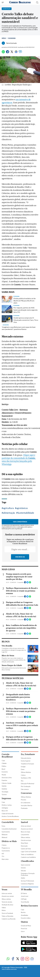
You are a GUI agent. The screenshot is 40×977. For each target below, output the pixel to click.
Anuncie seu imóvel (27, 829)
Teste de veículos (7, 902)
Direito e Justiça (7, 805)
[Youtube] (27, 959)
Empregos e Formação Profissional (28, 874)
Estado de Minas (26, 926)
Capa (3, 760)
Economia (11, 38)
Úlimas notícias (25, 837)
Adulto (23, 878)
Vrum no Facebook (7, 913)
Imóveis (23, 868)
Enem (22, 769)
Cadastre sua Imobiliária (28, 857)
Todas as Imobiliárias (27, 854)
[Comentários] (20, 52)
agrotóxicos (22, 508)
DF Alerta (24, 893)
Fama (3, 826)
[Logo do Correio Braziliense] (20, 2)
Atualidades (24, 915)
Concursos (26, 793)
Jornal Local (24, 896)
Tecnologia (5, 792)
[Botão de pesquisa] (37, 2)
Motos (4, 910)
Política (4, 766)
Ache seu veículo (7, 893)
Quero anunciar (25, 865)
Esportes (4, 780)
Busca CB (4, 811)
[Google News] (16, 52)
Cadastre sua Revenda (8, 919)
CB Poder (24, 899)
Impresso (6, 798)
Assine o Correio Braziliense (10, 816)
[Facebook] (7, 52)
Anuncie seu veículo (8, 896)
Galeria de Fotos (26, 849)
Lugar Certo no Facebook (28, 851)
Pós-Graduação (25, 786)
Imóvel (24, 822)
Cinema (4, 845)
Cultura (23, 775)
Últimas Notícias (26, 772)
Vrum (4, 889)
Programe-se (6, 848)
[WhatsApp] (3, 52)
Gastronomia (6, 832)
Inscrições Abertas (26, 805)
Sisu (22, 781)
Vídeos (4, 907)
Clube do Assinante (7, 813)
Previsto (23, 800)
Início (4, 38)
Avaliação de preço (7, 905)
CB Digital (5, 808)
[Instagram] (22, 959)
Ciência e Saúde (6, 783)
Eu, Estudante (28, 754)
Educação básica (26, 758)
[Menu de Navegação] (3, 2)
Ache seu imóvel (26, 826)
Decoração (24, 846)
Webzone (4, 834)
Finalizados (24, 808)
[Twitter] (11, 52)
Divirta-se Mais (9, 841)
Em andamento (25, 802)
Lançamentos (25, 834)
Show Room (24, 843)
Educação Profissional (27, 783)
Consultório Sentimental (9, 829)
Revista (23, 912)
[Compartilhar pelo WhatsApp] (30, 583)
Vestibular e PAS (26, 778)
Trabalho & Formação (27, 764)
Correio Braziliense (7, 755)
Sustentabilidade (25, 512)
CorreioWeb (8, 822)
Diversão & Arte (7, 777)
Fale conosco (25, 789)
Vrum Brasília (25, 902)
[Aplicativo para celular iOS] (29, 942)
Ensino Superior (25, 761)
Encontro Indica (25, 918)
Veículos (23, 870)
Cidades (4, 763)
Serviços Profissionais (27, 881)
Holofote (4, 789)
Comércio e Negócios (27, 884)
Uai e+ (23, 931)
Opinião (4, 786)
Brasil (3, 769)
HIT (3, 853)
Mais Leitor (5, 859)
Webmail (4, 837)
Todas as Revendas (7, 916)
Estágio (23, 766)
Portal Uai (24, 928)
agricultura (8, 508)
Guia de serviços (26, 840)
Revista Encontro (29, 905)
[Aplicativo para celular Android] (29, 949)
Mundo (4, 775)
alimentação (9, 512)
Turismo (4, 794)
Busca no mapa (25, 832)
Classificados (27, 861)
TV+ (3, 856)
